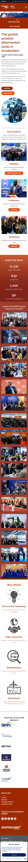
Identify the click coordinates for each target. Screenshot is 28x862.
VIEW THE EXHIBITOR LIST (14, 173)
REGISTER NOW (8, 93)
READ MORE (7, 88)
